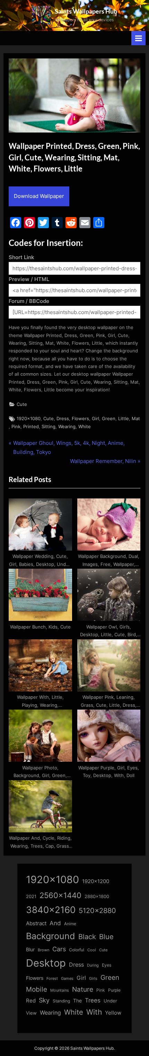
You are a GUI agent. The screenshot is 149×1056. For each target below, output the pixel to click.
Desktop (46, 963)
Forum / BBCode (29, 301)
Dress (62, 418)
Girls (93, 978)
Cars (59, 949)
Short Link (21, 257)
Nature (82, 989)
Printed (31, 426)
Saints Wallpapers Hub (86, 11)
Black (87, 937)
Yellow (113, 1013)
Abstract (36, 923)
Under (110, 1000)
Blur (30, 949)
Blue (106, 936)
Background (50, 936)
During (93, 965)
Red (31, 1000)
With (94, 1012)
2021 (31, 896)
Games (67, 978)
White (84, 426)
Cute (22, 404)
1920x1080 (29, 418)
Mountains (59, 990)
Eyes (106, 965)
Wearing (67, 426)
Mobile (36, 989)
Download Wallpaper (39, 196)
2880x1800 (97, 896)
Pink (15, 426)
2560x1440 (60, 895)
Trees (92, 1000)
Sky (44, 1000)
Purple (114, 990)
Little (123, 418)
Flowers (80, 418)
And (55, 923)
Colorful (76, 949)
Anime (70, 923)
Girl (95, 418)
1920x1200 (95, 881)
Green (108, 418)
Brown (43, 949)
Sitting (48, 426)
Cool (91, 950)
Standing (61, 1000)
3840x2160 (51, 909)
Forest (52, 978)
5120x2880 (97, 910)
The (77, 1000)
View (31, 1013)
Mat (136, 418)
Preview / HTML (29, 279)
